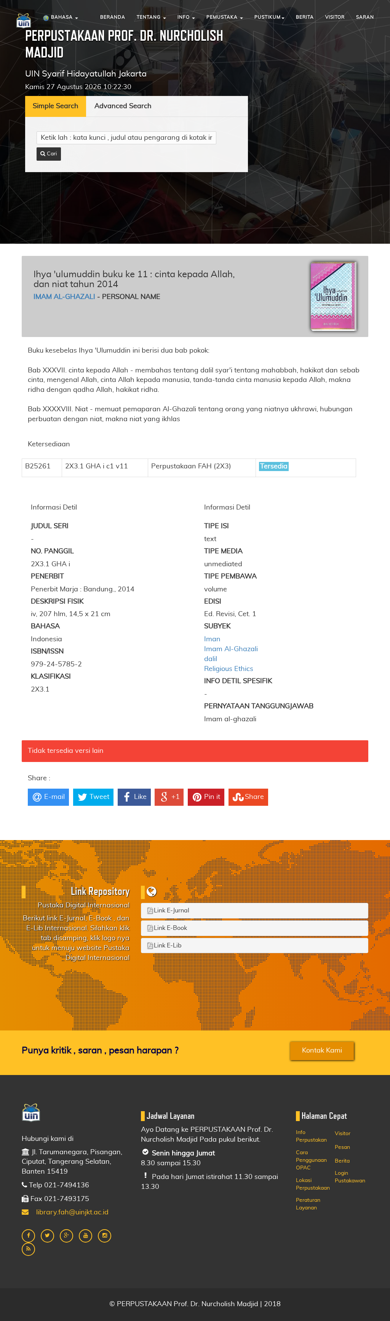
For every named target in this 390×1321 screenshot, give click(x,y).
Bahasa (62, 17)
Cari (51, 154)
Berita (305, 17)
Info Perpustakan (311, 1136)
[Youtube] (85, 1236)
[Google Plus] (66, 1236)
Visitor (335, 17)
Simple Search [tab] (55, 106)
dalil (210, 659)
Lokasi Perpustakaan (313, 1184)
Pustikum (267, 17)
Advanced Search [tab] (123, 106)
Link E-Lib (167, 945)
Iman (212, 639)
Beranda (112, 17)
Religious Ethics (228, 669)
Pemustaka (222, 17)
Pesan (342, 1147)
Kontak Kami (322, 1050)
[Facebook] (28, 1236)
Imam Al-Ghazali (64, 297)
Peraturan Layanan (308, 1204)
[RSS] (28, 1249)
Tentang (149, 17)
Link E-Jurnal (170, 910)
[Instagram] (104, 1236)
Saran (365, 17)
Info (184, 17)
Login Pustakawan (350, 1177)
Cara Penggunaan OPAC (311, 1160)
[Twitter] (47, 1236)
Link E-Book (169, 928)
